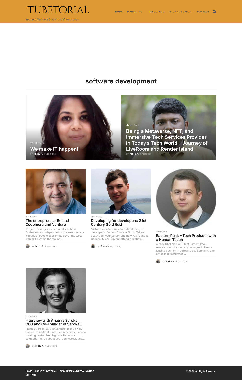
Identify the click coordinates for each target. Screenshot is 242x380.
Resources (156, 11)
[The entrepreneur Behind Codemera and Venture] (56, 191)
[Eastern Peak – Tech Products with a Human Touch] (186, 199)
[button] (214, 11)
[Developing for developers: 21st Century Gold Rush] (121, 191)
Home (119, 11)
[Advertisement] (121, 48)
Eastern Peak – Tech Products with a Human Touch (186, 237)
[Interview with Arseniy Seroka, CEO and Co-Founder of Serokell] (56, 290)
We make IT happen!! (55, 149)
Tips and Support (180, 11)
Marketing (134, 11)
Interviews (31, 217)
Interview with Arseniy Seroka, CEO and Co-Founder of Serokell (53, 322)
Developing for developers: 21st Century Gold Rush (118, 223)
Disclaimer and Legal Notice (77, 371)
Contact (203, 11)
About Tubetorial (46, 371)
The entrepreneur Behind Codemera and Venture (47, 223)
